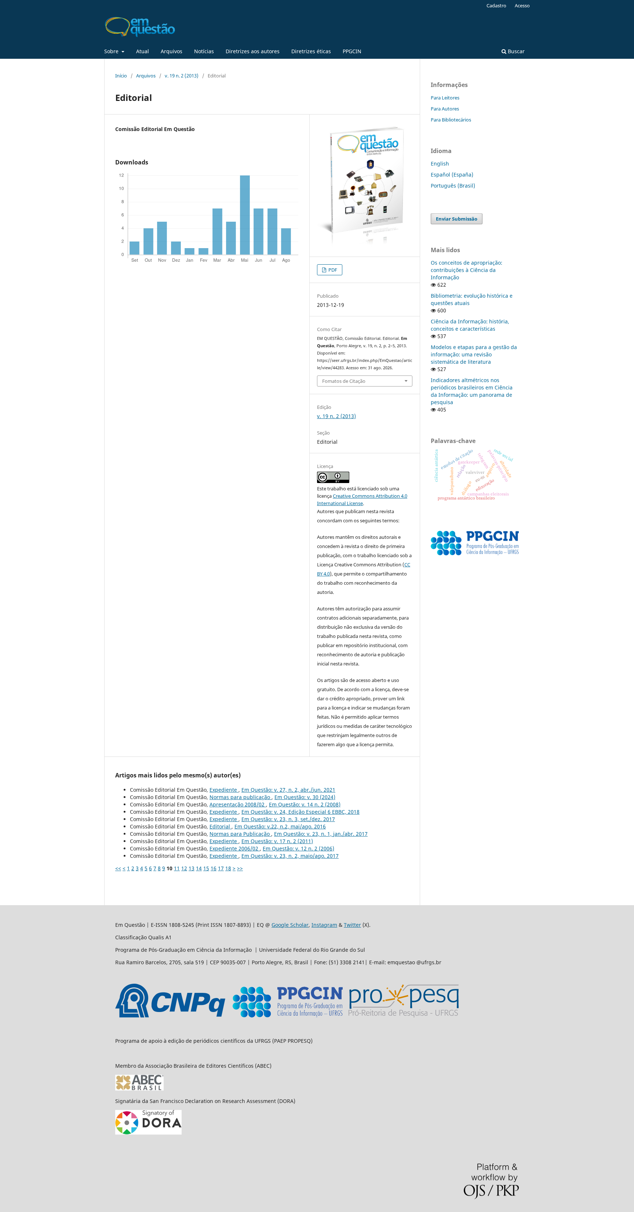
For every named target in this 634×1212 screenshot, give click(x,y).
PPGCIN (352, 51)
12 (184, 868)
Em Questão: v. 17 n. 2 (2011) (277, 841)
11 (177, 868)
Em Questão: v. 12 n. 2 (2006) (298, 848)
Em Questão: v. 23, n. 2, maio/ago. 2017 (290, 855)
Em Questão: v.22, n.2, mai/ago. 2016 (280, 826)
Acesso (522, 5)
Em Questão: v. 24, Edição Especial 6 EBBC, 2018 (300, 811)
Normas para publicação (240, 797)
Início (121, 75)
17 (221, 868)
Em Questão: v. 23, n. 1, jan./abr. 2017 (321, 833)
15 (206, 868)
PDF (332, 269)
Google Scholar (290, 924)
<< (118, 868)
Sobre (112, 51)
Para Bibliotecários (451, 119)
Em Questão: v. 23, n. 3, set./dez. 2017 (288, 819)
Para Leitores (445, 97)
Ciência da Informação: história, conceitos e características (470, 325)
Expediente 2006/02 (234, 848)
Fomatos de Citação (343, 381)
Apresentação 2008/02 (237, 804)
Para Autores (445, 108)
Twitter (352, 924)
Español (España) (452, 174)
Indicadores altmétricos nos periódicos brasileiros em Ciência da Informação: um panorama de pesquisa (472, 391)
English (440, 163)
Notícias (204, 51)
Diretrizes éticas (311, 51)
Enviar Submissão (456, 218)
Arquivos (171, 51)
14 (199, 868)
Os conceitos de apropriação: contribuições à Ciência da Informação (466, 270)
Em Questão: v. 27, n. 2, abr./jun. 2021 (288, 789)
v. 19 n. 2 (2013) (181, 75)
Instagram (324, 924)
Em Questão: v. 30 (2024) (304, 797)
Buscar (515, 51)
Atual (142, 51)
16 (213, 868)
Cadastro (496, 5)
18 (228, 868)
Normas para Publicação (240, 833)
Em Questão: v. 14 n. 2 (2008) (304, 804)
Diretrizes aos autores (253, 51)
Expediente (223, 789)
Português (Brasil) (453, 185)
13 (191, 868)
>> (240, 868)
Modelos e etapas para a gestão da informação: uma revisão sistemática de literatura (474, 354)
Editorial (220, 826)
